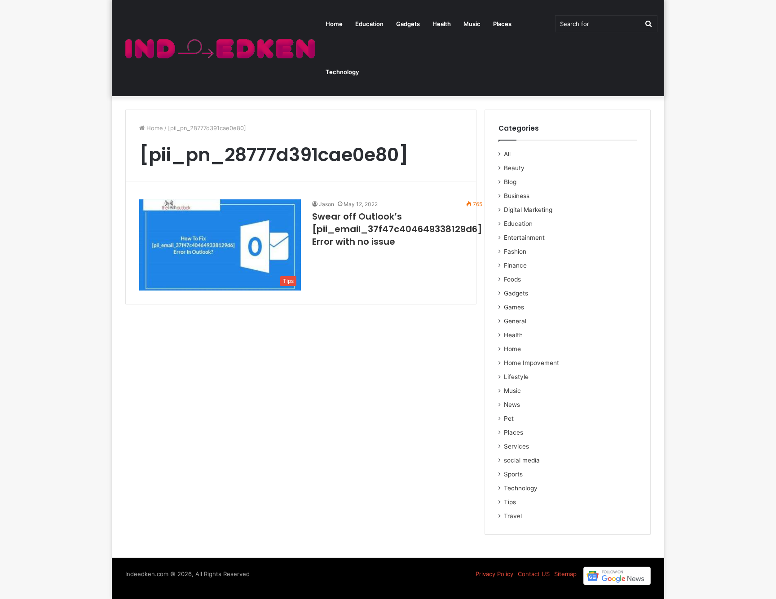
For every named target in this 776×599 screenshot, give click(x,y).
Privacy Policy (494, 573)
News (512, 404)
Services (516, 446)
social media (522, 460)
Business (516, 195)
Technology (342, 71)
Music (472, 23)
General (515, 321)
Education (369, 23)
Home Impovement (531, 362)
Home (334, 23)
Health (441, 23)
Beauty (514, 168)
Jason (326, 204)
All (507, 154)
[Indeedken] (219, 48)
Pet (509, 418)
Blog (510, 181)
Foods (512, 279)
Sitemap (565, 573)
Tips (510, 502)
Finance (515, 265)
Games (514, 307)
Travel (513, 516)
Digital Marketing (528, 209)
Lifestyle (516, 376)
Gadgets (408, 23)
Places (502, 23)
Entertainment (524, 237)
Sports (513, 474)
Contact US (534, 573)
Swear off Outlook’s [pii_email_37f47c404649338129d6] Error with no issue (397, 229)
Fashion (515, 251)
